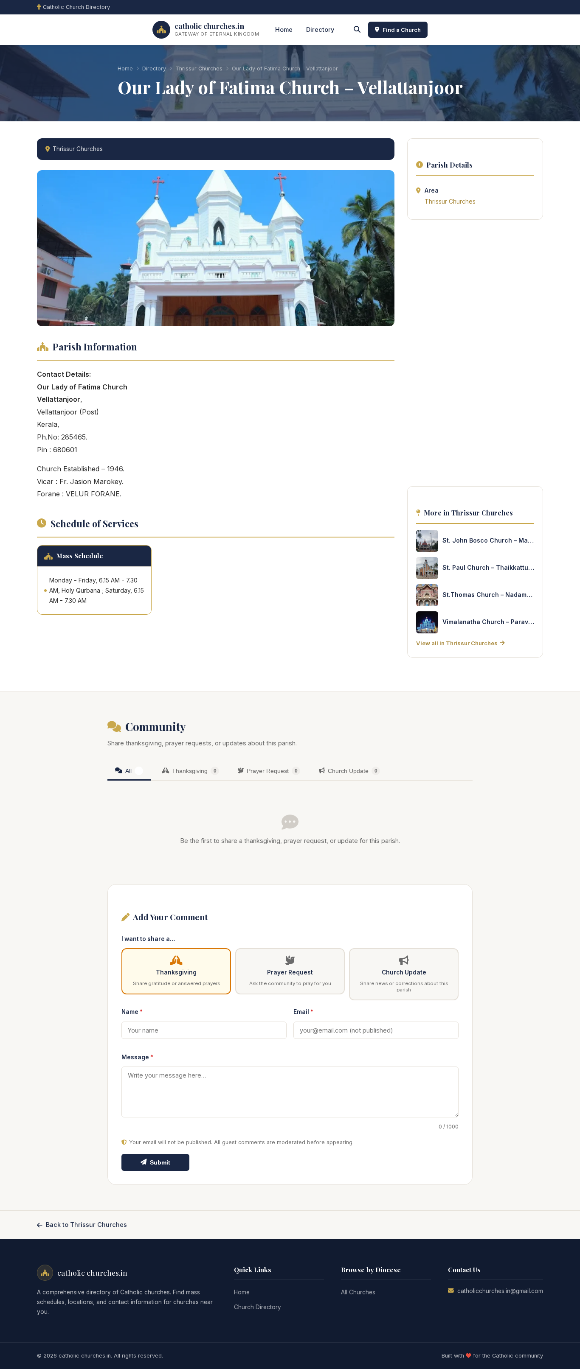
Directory (320, 29)
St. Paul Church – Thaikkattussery (488, 567)
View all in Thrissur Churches (457, 643)
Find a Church (402, 29)
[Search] (357, 29)
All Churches (358, 1292)
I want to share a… (148, 938)
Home (284, 29)
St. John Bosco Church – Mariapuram (488, 540)
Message (137, 1057)
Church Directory (257, 1307)
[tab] (129, 771)
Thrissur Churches (198, 68)
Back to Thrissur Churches (86, 1224)
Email (303, 1011)
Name (132, 1011)
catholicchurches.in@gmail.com (500, 1291)
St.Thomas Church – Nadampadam (488, 594)
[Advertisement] (475, 355)
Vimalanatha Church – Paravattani (488, 621)
